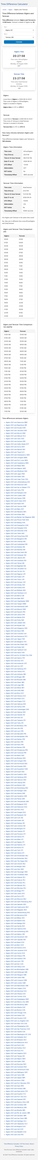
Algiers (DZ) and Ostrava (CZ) (16, 696)
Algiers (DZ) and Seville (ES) (15, 926)
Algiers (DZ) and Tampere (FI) (16, 720)
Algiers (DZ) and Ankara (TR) (15, 956)
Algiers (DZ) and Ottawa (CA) (16, 994)
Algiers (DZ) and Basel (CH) (15, 942)
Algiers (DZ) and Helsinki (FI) (15, 715)
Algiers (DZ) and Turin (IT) (14, 850)
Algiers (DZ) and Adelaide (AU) (16, 1037)
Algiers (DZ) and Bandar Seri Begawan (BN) (20, 517)
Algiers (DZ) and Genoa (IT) (15, 837)
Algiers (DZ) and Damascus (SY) (16, 636)
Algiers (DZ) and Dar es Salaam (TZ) (18, 487)
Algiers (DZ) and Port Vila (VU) (16, 1097)
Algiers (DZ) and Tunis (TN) (15, 490)
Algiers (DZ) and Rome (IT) (15, 847)
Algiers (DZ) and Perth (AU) (15, 1045)
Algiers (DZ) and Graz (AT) (15, 661)
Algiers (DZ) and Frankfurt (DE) (16, 774)
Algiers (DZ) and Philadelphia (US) (17, 1026)
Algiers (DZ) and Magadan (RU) (16, 910)
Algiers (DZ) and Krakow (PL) (15, 880)
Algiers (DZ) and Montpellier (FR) (17, 736)
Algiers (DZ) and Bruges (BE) (15, 677)
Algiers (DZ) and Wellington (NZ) (17, 1072)
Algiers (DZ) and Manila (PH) (15, 617)
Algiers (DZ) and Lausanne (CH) (16, 950)
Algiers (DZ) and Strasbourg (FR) (17, 750)
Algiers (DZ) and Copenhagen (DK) (17, 709)
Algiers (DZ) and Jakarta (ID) (15, 558)
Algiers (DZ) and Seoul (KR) (15, 631)
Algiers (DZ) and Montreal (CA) (16, 991)
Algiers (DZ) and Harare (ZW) (15, 498)
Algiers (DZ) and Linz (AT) (14, 666)
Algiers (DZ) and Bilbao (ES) (15, 918)
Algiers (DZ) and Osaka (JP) (15, 577)
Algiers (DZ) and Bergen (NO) (15, 866)
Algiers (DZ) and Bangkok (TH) (16, 642)
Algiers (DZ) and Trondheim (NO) (17, 874)
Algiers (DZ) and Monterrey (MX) (17, 1004)
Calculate (19, 42)
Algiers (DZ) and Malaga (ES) (15, 923)
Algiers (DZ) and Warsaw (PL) (16, 885)
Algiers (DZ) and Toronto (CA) (16, 996)
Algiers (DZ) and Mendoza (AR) (16, 1107)
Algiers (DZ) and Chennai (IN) (15, 541)
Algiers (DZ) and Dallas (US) (15, 1015)
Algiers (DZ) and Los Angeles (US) (17, 1021)
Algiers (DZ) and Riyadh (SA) (15, 625)
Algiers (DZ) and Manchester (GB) (17, 986)
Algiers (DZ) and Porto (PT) (15, 896)
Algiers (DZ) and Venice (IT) (15, 853)
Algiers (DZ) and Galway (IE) (15, 823)
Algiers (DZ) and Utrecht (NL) (16, 864)
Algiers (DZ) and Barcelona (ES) (16, 915)
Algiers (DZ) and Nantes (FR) (15, 739)
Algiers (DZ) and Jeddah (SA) (15, 623)
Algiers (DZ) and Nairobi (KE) (15, 449)
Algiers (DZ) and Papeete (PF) (16, 1099)
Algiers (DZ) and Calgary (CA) (16, 988)
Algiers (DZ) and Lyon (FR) (15, 731)
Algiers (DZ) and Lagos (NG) (15, 474)
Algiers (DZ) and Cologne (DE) (16, 761)
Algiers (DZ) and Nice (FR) (14, 742)
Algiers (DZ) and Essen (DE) (15, 772)
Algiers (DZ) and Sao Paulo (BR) (16, 1118)
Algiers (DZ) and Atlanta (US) (15, 1007)
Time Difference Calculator (14, 4)
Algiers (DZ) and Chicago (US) (16, 1013)
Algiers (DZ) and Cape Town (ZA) (17, 479)
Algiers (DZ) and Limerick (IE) (16, 826)
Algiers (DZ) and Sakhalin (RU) (16, 904)
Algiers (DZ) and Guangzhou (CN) (17, 525)
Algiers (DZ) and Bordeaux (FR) (16, 726)
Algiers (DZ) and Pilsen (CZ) (15, 698)
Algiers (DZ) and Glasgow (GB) (16, 975)
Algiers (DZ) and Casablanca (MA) (17, 463)
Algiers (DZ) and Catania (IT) (15, 831)
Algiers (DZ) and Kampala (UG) (16, 493)
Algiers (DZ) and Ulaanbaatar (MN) (17, 601)
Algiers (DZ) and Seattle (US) (15, 1032)
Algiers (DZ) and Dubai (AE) (15, 647)
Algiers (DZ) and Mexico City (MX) (17, 1002)
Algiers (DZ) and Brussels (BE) (16, 680)
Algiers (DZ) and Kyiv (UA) (14, 964)
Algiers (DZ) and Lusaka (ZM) (15, 495)
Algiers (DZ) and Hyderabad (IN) (16, 544)
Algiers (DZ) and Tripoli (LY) (15, 452)
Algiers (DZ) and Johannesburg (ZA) (18, 482)
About (31, 1144)
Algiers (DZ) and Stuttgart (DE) (16, 791)
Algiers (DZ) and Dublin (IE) (15, 820)
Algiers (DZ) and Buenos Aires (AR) (17, 1102)
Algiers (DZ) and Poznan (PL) (15, 883)
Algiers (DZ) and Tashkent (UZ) (16, 650)
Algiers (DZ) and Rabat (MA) (15, 466)
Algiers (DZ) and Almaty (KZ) (15, 585)
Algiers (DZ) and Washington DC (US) (18, 1034)
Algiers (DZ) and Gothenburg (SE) (17, 931)
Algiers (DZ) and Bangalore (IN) (16, 539)
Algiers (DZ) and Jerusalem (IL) (16, 568)
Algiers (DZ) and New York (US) (16, 1023)
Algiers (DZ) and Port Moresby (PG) (18, 1083)
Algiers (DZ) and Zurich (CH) (15, 953)
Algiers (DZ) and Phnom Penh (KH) (17, 520)
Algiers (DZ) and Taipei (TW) (15, 639)
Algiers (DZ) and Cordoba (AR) (16, 1105)
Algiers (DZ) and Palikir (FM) (15, 1061)
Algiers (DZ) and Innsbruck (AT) (16, 663)
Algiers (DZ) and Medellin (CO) (16, 1132)
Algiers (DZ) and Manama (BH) (16, 512)
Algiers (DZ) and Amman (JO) (16, 582)
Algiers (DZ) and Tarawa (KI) (15, 1056)
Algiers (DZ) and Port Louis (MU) (17, 460)
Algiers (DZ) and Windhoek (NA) (16, 471)
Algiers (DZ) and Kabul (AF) (15, 503)
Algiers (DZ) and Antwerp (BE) (16, 674)
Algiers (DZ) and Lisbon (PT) (15, 893)
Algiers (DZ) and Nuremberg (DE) (17, 788)
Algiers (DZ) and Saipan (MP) (15, 1078)
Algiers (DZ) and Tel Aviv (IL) (15, 571)
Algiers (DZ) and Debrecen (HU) (16, 807)
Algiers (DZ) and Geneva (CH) (16, 948)
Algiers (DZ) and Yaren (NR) (15, 1075)
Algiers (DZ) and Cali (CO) (14, 1129)
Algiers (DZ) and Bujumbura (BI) (16, 425)
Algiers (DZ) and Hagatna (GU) (16, 1053)
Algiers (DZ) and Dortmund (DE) (16, 763)
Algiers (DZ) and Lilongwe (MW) (16, 457)
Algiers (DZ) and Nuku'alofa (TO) (17, 1091)
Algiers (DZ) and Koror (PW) (15, 1080)
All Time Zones (24, 1144)
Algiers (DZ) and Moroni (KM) (15, 433)
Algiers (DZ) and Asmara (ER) (15, 441)
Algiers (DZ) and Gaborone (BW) (16, 422)
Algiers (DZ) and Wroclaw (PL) (16, 888)
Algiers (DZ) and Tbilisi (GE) (15, 533)
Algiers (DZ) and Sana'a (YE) (15, 658)
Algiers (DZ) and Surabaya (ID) (16, 560)
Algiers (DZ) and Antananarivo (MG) (18, 455)
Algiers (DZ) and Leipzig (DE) (15, 782)
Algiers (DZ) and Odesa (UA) (15, 967)
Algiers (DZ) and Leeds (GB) (15, 977)
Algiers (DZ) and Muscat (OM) (16, 609)
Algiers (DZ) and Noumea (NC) (16, 1064)
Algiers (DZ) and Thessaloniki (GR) (17, 801)
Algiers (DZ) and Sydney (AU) (16, 1048)
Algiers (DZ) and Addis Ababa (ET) (17, 444)
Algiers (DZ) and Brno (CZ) (15, 693)
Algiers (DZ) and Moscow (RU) (16, 899)
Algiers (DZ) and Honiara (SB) (16, 1088)
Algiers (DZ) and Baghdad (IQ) (16, 566)
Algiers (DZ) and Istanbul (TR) (16, 958)
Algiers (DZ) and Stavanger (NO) (17, 872)
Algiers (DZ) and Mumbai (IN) (15, 550)
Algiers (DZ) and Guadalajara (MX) (17, 999)
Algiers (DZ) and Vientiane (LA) (16, 593)
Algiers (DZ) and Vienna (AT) (15, 671)
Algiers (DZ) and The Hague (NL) (17, 861)
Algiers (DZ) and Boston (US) (15, 1010)
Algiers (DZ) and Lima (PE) (15, 1134)
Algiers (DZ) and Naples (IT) (15, 842)
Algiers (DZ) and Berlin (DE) (15, 755)
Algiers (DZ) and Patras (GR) (15, 799)
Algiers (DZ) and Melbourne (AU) (17, 1042)
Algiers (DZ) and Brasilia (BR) (15, 1110)
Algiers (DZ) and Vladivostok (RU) (17, 907)
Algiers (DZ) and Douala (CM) (16, 428)
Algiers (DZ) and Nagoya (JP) (16, 574)
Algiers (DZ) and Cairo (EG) (15, 439)
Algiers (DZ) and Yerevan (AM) (16, 506)
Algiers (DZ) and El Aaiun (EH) (16, 501)
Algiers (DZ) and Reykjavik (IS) (16, 815)
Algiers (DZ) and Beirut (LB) (15, 596)
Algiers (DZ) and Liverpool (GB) (16, 980)
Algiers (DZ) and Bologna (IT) (15, 828)
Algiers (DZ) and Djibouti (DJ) (16, 436)
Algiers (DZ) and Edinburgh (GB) (16, 972)
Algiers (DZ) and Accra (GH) (15, 447)
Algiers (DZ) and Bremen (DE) (16, 758)
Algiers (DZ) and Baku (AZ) (15, 509)
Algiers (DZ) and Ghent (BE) (15, 682)
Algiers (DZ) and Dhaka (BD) (15, 514)
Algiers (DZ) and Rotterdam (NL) (17, 858)
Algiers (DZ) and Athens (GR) (15, 793)
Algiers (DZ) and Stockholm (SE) (17, 937)
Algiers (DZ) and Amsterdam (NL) (17, 856)
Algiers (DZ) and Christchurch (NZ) (17, 1069)
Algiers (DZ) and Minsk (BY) (15, 688)
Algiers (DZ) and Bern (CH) (15, 945)
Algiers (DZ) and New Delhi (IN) (16, 552)
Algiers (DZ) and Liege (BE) (15, 685)
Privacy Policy (19, 1146)
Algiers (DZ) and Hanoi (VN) (15, 652)
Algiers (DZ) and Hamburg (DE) (16, 777)
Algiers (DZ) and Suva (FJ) (14, 1051)
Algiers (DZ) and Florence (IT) (16, 834)
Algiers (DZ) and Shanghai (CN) (16, 528)
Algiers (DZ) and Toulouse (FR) (16, 753)
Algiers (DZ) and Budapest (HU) (16, 804)
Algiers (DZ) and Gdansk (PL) (15, 877)
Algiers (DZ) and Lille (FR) (14, 728)
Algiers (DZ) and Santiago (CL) (16, 1121)
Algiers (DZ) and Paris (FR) (15, 745)
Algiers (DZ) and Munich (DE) (15, 785)
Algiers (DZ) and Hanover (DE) (16, 780)
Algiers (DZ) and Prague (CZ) (15, 701)
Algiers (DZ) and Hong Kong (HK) (17, 536)
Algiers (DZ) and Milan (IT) (14, 839)
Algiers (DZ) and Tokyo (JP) (15, 579)
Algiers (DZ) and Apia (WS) (15, 1086)
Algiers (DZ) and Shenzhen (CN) (16, 531)
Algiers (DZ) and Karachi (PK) (15, 612)
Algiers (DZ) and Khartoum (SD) (16, 485)
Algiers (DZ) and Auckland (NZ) (16, 1067)
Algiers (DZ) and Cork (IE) (14, 818)
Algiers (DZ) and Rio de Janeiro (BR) (18, 1113)
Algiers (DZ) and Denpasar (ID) (16, 555)
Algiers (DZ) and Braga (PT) (15, 891)
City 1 (5, 27)
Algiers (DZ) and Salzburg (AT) (16, 669)
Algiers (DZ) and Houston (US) (16, 1018)
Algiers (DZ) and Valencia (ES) (16, 929)
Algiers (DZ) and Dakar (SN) (15, 476)
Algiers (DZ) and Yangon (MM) (16, 604)
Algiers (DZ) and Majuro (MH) (16, 1059)
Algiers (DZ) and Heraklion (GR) (16, 796)
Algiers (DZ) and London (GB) (16, 983)
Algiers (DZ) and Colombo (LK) (16, 633)
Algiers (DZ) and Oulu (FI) (14, 717)
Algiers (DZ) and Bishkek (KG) (16, 590)
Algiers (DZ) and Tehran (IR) (15, 563)
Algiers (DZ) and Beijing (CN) (15, 522)
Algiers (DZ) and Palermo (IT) (15, 845)
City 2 (5, 34)
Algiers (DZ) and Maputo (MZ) (16, 468)
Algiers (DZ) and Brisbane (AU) (16, 1040)
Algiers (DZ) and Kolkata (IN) (15, 547)
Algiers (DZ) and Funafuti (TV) (16, 1094)
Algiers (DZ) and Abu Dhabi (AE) (16, 644)
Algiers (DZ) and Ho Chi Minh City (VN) (19, 655)
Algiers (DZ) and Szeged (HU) (16, 812)
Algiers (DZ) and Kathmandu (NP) (17, 606)
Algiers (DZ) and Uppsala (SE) (16, 939)
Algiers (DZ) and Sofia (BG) (15, 690)
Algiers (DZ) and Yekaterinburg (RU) (18, 912)
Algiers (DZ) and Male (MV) (15, 598)
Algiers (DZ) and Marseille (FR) (16, 734)
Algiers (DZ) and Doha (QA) (15, 620)
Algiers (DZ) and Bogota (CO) (16, 1126)
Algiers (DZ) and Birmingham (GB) (17, 969)
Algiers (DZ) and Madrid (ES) (15, 921)
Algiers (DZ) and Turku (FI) (15, 723)
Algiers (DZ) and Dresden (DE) (16, 766)
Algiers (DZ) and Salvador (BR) (16, 1115)
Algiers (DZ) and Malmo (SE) (15, 934)
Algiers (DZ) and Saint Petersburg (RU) (19, 902)
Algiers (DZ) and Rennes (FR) (15, 747)
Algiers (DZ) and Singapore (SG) (16, 628)
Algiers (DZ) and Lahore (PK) (15, 615)
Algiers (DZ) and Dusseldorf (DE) (17, 769)
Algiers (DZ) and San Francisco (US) (18, 1029)
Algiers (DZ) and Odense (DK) (16, 712)
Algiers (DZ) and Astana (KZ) (15, 587)
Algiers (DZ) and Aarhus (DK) (15, 707)
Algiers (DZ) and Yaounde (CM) (16, 430)
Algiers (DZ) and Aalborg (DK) (16, 704)
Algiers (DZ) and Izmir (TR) (15, 961)
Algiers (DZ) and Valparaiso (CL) (16, 1124)
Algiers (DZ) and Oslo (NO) (15, 869)
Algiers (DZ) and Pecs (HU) (15, 809)
